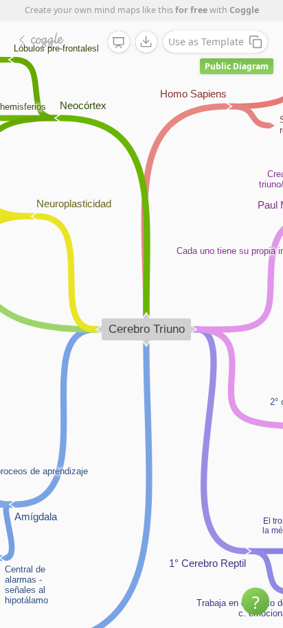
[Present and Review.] (119, 43)
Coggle (244, 10)
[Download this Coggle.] (146, 42)
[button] (255, 601)
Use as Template (206, 41)
